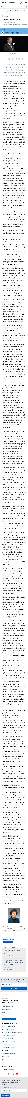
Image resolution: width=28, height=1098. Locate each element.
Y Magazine (5, 1062)
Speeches (11, 2)
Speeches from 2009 (8, 942)
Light (12, 939)
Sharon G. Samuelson (18, 10)
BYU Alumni (5, 1056)
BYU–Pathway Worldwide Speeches (12, 1032)
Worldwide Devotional (8, 1047)
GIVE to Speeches (9, 1019)
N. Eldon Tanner (8, 953)
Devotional (6, 16)
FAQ (3, 1015)
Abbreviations (6, 1009)
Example (6, 939)
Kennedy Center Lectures (9, 1041)
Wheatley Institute (7, 1044)
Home (3, 10)
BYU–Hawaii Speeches (8, 1026)
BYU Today (5, 1059)
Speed (22, 31)
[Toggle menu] (25, 2)
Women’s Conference (8, 1038)
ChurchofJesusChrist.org (9, 1053)
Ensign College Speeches (9, 1035)
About (3, 1012)
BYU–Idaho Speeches (8, 1029)
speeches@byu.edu (7, 1006)
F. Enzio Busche (8, 967)
